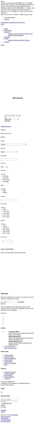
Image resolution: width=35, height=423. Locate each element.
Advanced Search (6, 126)
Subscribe (21, 302)
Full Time (5, 176)
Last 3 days (6, 213)
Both (4, 189)
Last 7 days (6, 216)
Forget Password (5, 416)
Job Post (6, 19)
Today (5, 209)
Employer (7, 37)
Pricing (6, 38)
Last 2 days (6, 211)
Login (2, 24)
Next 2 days (6, 229)
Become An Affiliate (10, 363)
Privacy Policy (8, 360)
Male (4, 191)
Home (6, 29)
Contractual (6, 180)
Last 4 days (6, 215)
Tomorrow (6, 228)
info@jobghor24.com (10, 348)
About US (7, 32)
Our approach (8, 375)
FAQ (5, 365)
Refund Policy (8, 361)
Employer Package (13, 40)
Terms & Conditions (10, 358)
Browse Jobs (8, 30)
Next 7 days (6, 233)
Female (5, 192)
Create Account (8, 355)
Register (6, 42)
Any (4, 174)
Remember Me (7, 403)
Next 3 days (6, 231)
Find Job (7, 121)
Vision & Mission (18, 35)
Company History (25, 33)
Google (3, 412)
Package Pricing (8, 357)
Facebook (3, 410)
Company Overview (13, 33)
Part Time (5, 178)
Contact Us (7, 378)
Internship (6, 181)
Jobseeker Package (24, 40)
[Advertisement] (17, 65)
